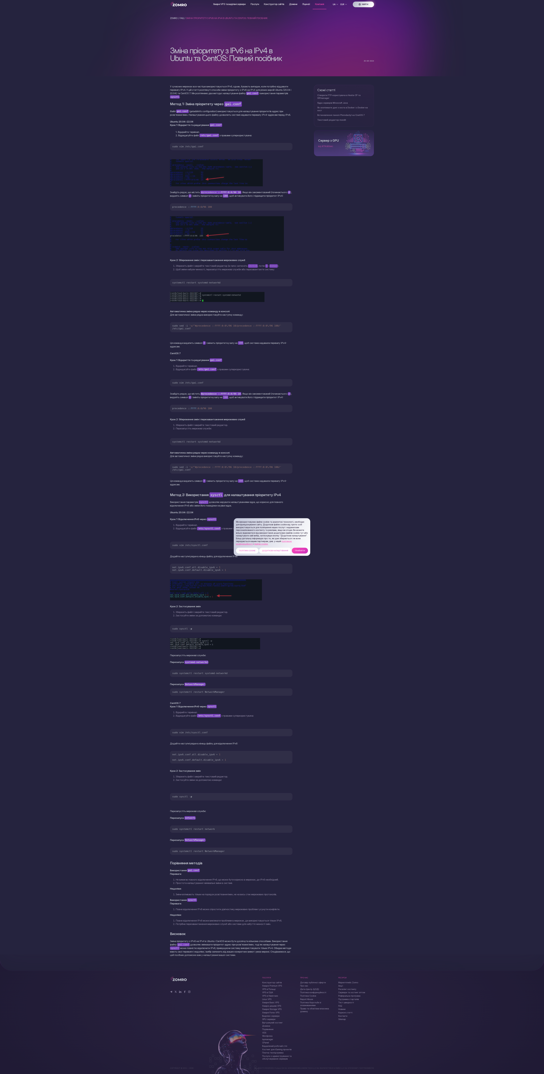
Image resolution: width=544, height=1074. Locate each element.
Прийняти (300, 551)
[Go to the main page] (190, 4)
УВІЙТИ (365, 4)
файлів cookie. (261, 544)
